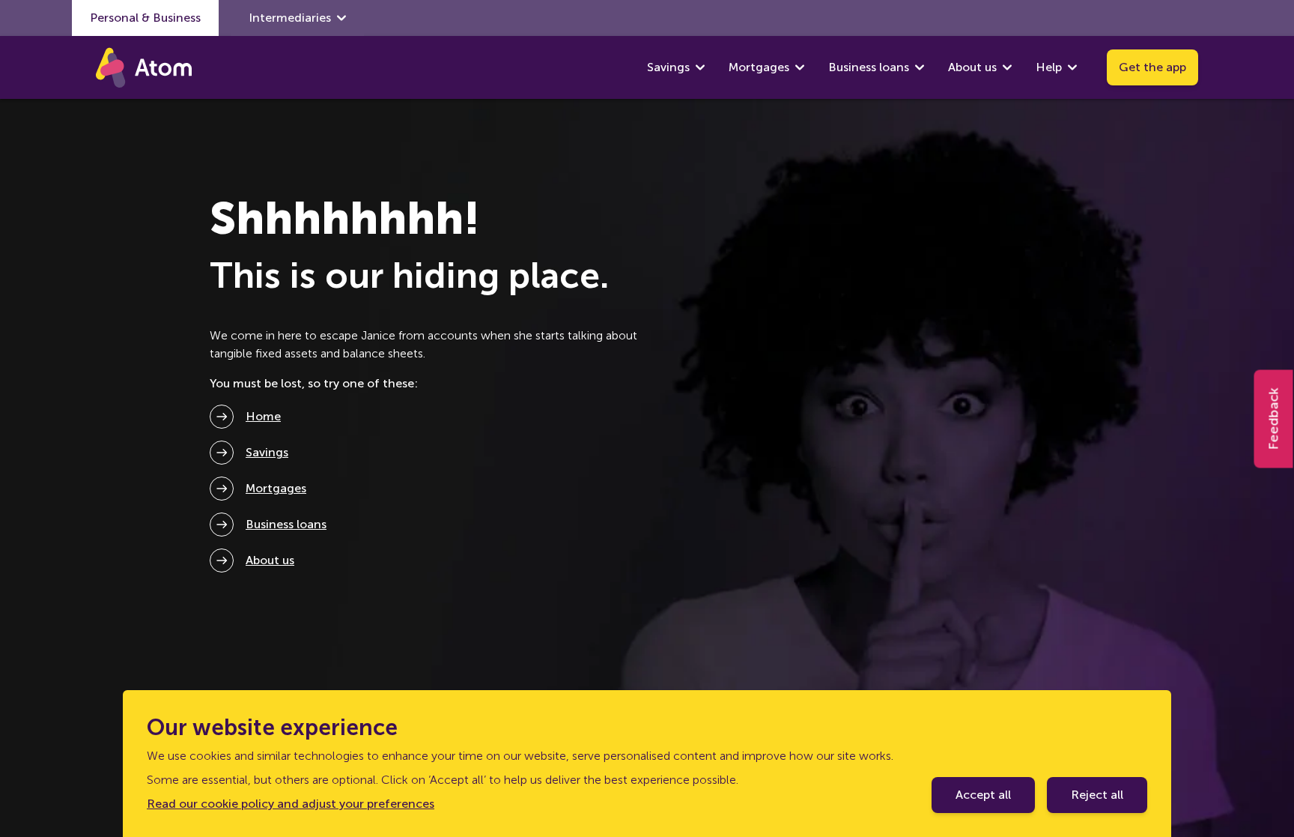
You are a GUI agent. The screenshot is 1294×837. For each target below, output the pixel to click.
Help (1049, 67)
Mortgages (759, 67)
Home (263, 416)
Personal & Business (145, 17)
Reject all (1097, 795)
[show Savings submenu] (700, 67)
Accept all (983, 795)
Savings (668, 67)
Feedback (1274, 418)
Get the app (1152, 67)
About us (972, 67)
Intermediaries (290, 17)
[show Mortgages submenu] (799, 67)
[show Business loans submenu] (919, 67)
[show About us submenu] (1007, 67)
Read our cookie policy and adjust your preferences (290, 804)
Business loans (868, 67)
